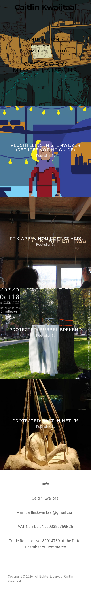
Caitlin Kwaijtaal (46, 7)
